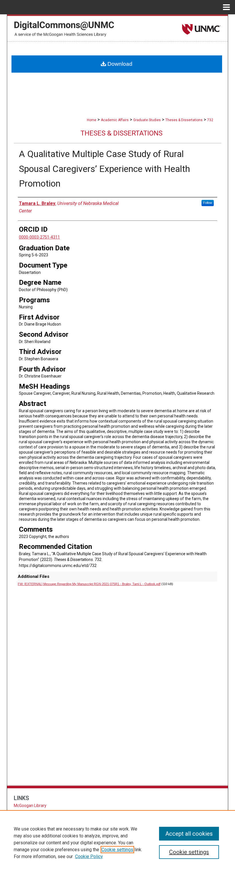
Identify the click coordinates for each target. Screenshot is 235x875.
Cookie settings (117, 849)
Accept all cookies (189, 833)
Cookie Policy (89, 856)
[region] (117, 842)
